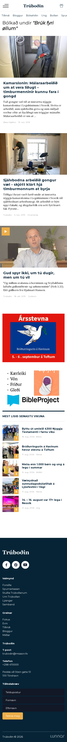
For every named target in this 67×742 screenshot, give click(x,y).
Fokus (6, 619)
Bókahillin (32, 15)
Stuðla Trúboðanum (14, 592)
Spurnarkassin (11, 588)
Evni (4, 623)
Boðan (54, 15)
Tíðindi (5, 15)
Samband (8, 604)
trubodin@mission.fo (15, 653)
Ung (44, 15)
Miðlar (6, 635)
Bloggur (18, 15)
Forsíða (6, 585)
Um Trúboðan (11, 596)
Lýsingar (7, 600)
